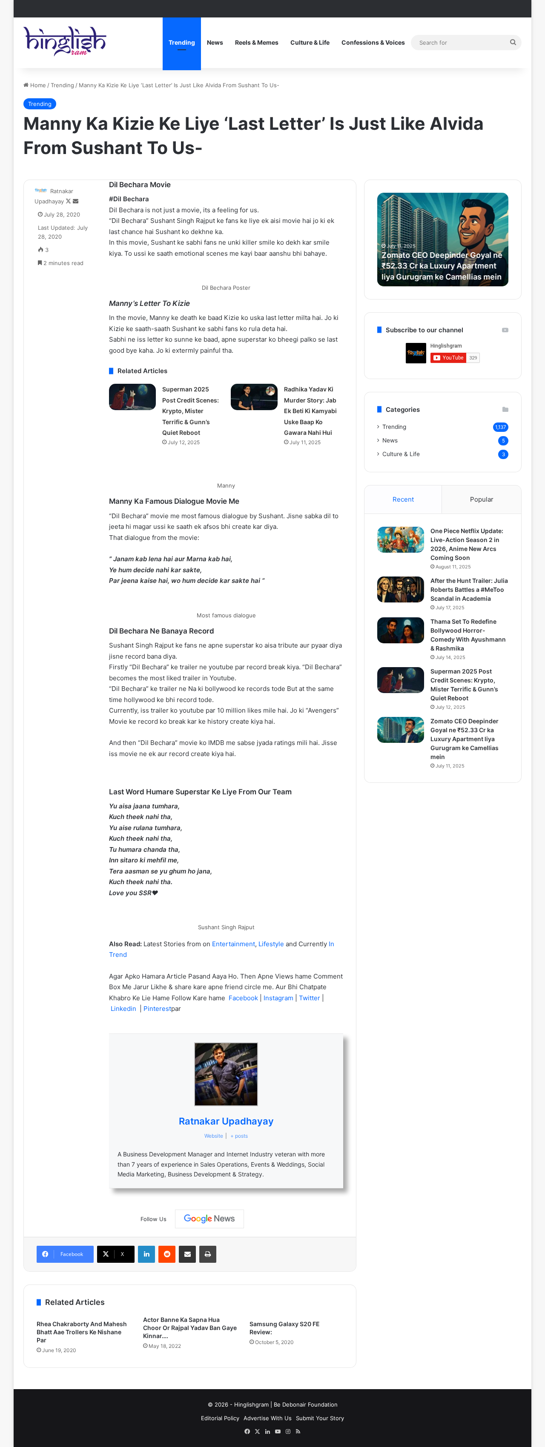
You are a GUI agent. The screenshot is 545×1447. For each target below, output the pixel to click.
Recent (403, 499)
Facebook (244, 998)
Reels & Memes (256, 42)
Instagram (279, 998)
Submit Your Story (320, 1418)
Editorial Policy (220, 1418)
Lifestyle (272, 944)
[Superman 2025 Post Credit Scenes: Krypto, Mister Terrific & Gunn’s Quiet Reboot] (132, 397)
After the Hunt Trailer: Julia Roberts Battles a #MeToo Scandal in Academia (469, 589)
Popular (481, 499)
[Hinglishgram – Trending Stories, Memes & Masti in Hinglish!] (66, 43)
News (215, 42)
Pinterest (157, 1009)
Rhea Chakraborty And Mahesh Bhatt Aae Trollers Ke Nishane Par (82, 1332)
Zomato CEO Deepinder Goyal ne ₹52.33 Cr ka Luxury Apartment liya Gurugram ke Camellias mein (442, 266)
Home (37, 85)
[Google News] (209, 1219)
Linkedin (124, 1009)
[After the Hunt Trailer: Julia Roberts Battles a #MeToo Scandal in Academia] (400, 590)
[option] (442, 239)
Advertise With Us (268, 1418)
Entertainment (233, 944)
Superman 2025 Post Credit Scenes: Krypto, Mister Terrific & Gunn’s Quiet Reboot (190, 410)
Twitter (310, 998)
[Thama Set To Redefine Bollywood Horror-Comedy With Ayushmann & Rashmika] (400, 630)
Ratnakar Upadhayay (226, 1121)
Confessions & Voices (373, 42)
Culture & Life (310, 42)
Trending (182, 42)
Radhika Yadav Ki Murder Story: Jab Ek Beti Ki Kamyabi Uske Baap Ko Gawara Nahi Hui (310, 410)
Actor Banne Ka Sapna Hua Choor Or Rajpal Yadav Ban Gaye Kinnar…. (190, 1327)
